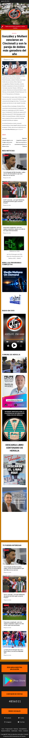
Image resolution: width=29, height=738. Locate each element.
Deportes (14, 33)
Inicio (3, 728)
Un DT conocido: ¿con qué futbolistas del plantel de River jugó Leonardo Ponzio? (13, 201)
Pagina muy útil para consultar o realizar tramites (15, 27)
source (4, 134)
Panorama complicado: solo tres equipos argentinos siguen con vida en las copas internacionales (14, 229)
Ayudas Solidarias (5, 730)
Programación (9, 728)
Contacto (25, 730)
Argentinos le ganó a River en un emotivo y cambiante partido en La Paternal (20, 142)
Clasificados (14, 730)
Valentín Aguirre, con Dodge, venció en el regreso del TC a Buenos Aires (7, 142)
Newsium (15, 736)
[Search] (1, 27)
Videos (20, 730)
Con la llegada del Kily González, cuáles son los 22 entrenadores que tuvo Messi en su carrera (14, 174)
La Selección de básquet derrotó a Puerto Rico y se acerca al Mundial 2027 (13, 651)
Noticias (16, 728)
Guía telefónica (23, 728)
